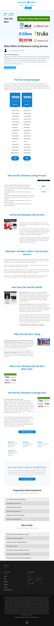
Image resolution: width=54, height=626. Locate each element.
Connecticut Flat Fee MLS (28, 598)
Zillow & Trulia (15, 133)
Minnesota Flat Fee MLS (20, 604)
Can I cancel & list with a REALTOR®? (16, 499)
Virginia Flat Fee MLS (15, 613)
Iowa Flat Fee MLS (23, 601)
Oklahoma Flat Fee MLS (36, 608)
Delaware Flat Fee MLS (40, 598)
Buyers (40, 442)
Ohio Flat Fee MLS (26, 608)
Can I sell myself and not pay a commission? (18, 554)
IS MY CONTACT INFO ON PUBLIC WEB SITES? (17, 542)
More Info (15, 104)
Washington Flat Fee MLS (26, 613)
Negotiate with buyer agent (17, 152)
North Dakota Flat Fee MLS (15, 608)
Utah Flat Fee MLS (40, 611)
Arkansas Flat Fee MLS (39, 597)
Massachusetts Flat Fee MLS (42, 603)
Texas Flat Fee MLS (30, 611)
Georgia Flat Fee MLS (19, 600)
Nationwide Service (8, 589)
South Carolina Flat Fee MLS (39, 610)
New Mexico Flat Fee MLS (22, 607)
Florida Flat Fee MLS (9, 600)
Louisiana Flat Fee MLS (9, 603)
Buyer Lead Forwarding (16, 135)
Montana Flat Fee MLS (9, 606)
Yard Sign (14, 141)
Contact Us (11, 451)
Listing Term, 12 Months (16, 119)
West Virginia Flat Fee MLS (38, 613)
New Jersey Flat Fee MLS (11, 607)
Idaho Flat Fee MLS (39, 600)
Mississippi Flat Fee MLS (32, 604)
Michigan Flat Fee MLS (9, 604)
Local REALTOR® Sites (16, 130)
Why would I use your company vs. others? (18, 534)
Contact (5, 587)
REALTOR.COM (15, 127)
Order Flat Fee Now (9, 67)
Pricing (21, 5)
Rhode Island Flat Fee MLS (26, 610)
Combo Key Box (15, 144)
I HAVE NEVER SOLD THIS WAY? (14, 503)
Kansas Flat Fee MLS (32, 601)
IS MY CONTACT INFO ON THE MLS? (15, 538)
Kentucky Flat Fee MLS (43, 601)
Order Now (15, 158)
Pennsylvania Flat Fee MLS (13, 610)
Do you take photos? (12, 546)
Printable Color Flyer (16, 138)
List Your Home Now (27, 479)
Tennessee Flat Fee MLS (20, 611)
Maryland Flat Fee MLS (30, 603)
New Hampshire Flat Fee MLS (42, 606)
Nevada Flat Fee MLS (30, 606)
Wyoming (30, 614)
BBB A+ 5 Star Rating (16, 113)
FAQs (26, 5)
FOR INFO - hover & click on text (18, 110)
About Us (32, 5)
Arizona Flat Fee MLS (28, 597)
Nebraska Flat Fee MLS (20, 606)
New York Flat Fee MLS (35, 607)
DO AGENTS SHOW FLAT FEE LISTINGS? (15, 515)
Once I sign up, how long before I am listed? (18, 550)
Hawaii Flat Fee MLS (29, 600)
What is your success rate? (14, 511)
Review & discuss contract (17, 149)
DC (46, 598)
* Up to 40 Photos (15, 116)
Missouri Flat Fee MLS (43, 604)
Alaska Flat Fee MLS (19, 597)
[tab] (27, 499)
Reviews (25, 442)
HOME (5, 13)
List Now (28, 7)
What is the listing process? (14, 519)
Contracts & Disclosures (16, 121)
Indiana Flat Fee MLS (13, 601)
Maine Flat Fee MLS (19, 603)
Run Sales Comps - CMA (16, 147)
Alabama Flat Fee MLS (9, 597)
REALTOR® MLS (15, 124)
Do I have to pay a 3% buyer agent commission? (19, 558)
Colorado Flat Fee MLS (17, 598)
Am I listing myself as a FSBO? (14, 507)
